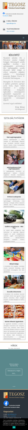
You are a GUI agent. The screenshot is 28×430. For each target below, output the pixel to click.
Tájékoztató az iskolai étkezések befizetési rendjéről (14, 359)
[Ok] (26, 424)
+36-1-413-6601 (10, 31)
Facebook (5, 15)
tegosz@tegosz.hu (11, 23)
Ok (14, 427)
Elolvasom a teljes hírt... (14, 385)
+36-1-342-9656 (12, 416)
